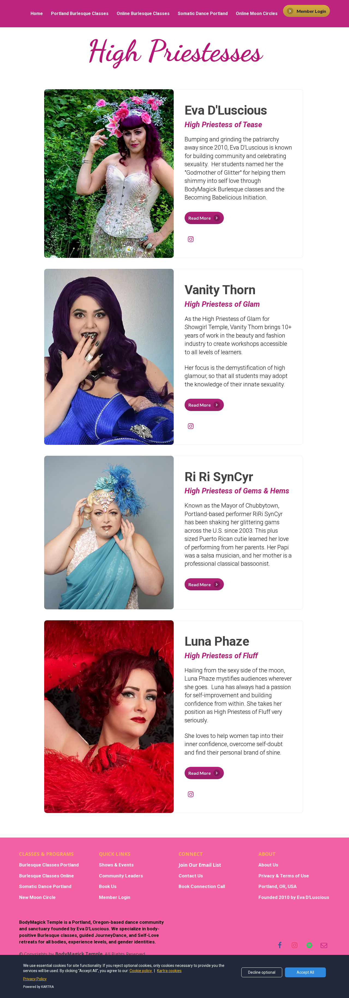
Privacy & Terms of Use (283, 875)
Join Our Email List (200, 865)
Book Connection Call (202, 886)
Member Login (311, 11)
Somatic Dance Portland (203, 13)
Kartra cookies (169, 971)
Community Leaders (121, 875)
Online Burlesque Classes (143, 13)
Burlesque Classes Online (46, 875)
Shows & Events (116, 865)
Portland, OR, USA (277, 886)
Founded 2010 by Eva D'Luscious (293, 897)
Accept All (305, 972)
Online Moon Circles (257, 13)
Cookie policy (141, 971)
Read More (199, 218)
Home (37, 13)
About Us (268, 865)
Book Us (107, 886)
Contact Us (191, 875)
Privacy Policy (35, 979)
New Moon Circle (37, 897)
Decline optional (261, 972)
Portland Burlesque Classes (80, 13)
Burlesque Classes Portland (49, 865)
